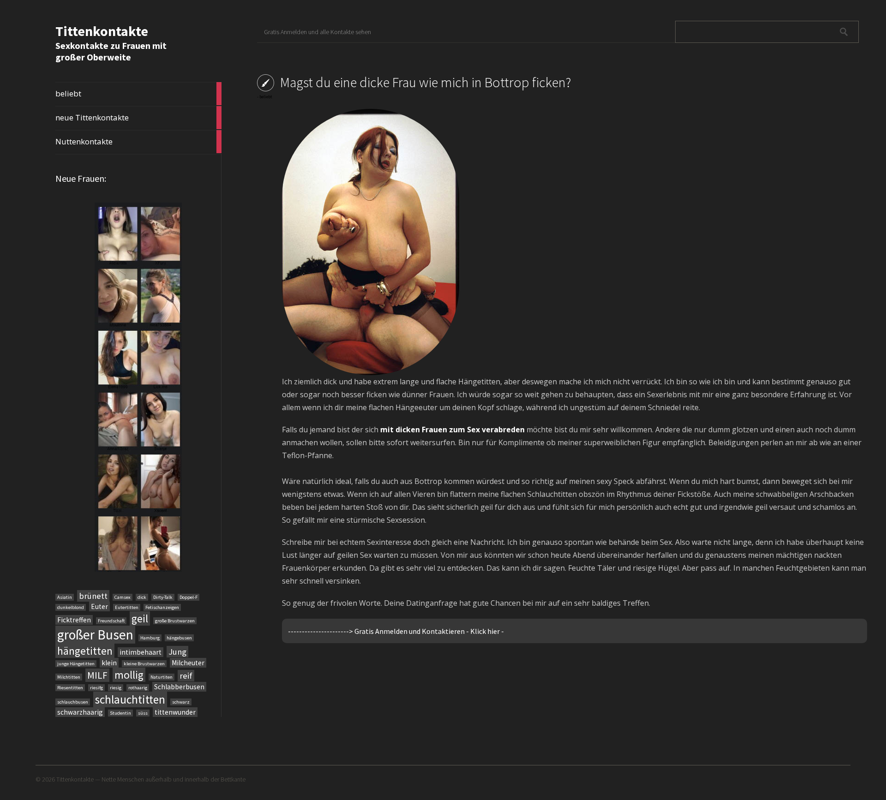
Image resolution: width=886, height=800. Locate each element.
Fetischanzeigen (162, 607)
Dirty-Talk (163, 597)
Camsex (122, 597)
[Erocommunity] (138, 387)
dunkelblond (70, 607)
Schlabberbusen (179, 686)
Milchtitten (68, 677)
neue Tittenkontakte (138, 117)
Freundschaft (111, 621)
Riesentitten (70, 688)
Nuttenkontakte (138, 141)
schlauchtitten (130, 699)
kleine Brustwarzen (144, 664)
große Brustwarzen (175, 621)
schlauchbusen (72, 702)
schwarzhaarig (80, 712)
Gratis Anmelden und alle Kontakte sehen (317, 32)
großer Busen (95, 634)
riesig (115, 688)
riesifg (96, 688)
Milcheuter (188, 662)
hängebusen (179, 638)
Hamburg (150, 638)
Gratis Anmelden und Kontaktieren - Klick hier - (429, 631)
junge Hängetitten (76, 664)
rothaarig (137, 688)
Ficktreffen (74, 619)
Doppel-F (189, 597)
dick (142, 597)
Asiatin (64, 597)
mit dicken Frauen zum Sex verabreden (452, 429)
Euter (99, 606)
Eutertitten (126, 607)
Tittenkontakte (101, 31)
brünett (93, 596)
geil (140, 618)
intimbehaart (141, 652)
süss (143, 713)
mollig (129, 674)
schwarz (181, 702)
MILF (97, 675)
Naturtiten (161, 677)
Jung (177, 651)
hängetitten (85, 650)
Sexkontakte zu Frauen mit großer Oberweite (111, 51)
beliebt (138, 93)
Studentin (120, 713)
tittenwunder (175, 712)
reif (186, 675)
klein (109, 662)
